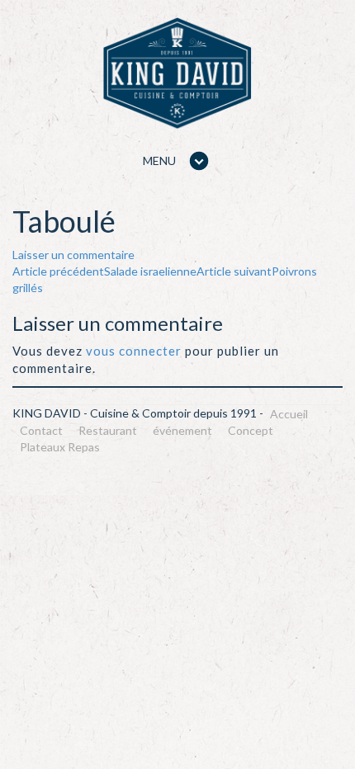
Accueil (289, 414)
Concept (250, 430)
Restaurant (107, 430)
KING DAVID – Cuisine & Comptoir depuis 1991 (177, 73)
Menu (159, 160)
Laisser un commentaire (73, 255)
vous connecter (134, 350)
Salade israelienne (104, 271)
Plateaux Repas (60, 447)
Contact (41, 430)
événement (182, 430)
